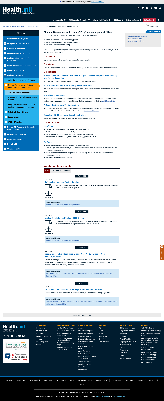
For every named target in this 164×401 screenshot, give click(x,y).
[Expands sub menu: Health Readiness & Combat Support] (5, 65)
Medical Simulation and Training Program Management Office (20, 86)
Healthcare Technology (16, 75)
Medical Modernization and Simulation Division (76, 274)
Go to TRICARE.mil (146, 328)
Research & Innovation (16, 139)
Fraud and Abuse (47, 380)
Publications (123, 353)
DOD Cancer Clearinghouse (18, 39)
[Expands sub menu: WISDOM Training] (6, 122)
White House (152, 380)
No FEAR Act (34, 380)
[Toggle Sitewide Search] (158, 20)
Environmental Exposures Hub (19, 53)
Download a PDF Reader (102, 397)
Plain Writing (129, 380)
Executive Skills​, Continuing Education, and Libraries (64, 339)
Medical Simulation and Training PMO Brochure (65, 218)
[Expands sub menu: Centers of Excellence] (5, 70)
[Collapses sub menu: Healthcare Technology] (5, 75)
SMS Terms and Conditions (19, 92)
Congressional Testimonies (127, 331)
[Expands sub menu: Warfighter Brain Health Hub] (5, 43)
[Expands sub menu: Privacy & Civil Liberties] (5, 134)
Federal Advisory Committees (44, 336)
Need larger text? (155, 26)
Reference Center (132, 20)
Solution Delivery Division (18, 112)
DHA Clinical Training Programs (65, 328)
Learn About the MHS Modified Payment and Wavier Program (149, 339)
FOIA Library (123, 336)
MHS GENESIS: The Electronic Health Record (22, 98)
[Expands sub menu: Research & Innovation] (5, 139)
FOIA (71, 380)
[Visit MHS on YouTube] (155, 8)
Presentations (124, 350)
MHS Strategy (39, 333)
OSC (81, 384)
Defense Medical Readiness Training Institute (64, 334)
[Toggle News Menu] (122, 20)
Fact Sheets (123, 333)
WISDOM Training (15, 122)
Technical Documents (126, 358)
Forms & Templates (125, 339)
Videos (101, 333)
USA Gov (141, 380)
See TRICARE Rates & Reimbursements (147, 348)
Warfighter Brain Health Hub (18, 43)
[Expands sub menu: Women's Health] (5, 149)
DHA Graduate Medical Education (66, 331)
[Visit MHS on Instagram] (139, 8)
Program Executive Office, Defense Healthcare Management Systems (21, 105)
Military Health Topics (100, 20)
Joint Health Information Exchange (21, 80)
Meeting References (125, 345)
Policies (122, 347)
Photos (101, 331)
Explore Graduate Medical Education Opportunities (148, 359)
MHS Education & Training (78, 20)
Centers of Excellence (15, 70)
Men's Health (12, 144)
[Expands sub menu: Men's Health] (5, 144)
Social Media (102, 339)
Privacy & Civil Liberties (16, 134)
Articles (101, 328)
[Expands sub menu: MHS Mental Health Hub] (5, 48)
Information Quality (101, 380)
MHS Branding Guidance (42, 342)
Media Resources (104, 342)
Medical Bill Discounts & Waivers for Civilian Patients (21, 128)
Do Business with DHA (147, 355)
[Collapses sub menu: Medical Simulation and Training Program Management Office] (6, 85)
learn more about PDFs (119, 397)
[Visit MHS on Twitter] (151, 8)
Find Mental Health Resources (149, 352)
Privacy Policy (21, 380)
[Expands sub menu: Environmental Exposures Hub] (5, 53)
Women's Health (13, 149)
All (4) (47, 171)
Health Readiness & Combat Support (21, 65)
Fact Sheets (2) (56, 171)
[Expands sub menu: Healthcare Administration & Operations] (5, 58)
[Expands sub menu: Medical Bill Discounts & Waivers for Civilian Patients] (5, 127)
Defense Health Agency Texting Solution (62, 182)
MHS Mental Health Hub (16, 48)
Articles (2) (67, 171)
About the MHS (58, 20)
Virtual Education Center (108, 101)
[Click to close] (161, 246)
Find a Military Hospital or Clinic (150, 331)
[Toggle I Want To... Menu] (153, 20)
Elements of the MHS (41, 331)
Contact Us (39, 345)
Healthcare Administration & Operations (18, 59)
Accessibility (60, 380)
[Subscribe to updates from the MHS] (160, 8)
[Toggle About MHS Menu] (65, 20)
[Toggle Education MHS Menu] (89, 20)
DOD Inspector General (84, 380)
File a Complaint (145, 362)
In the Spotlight (103, 336)
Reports (122, 356)
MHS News (117, 20)
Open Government (116, 380)
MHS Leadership (40, 328)
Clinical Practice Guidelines (127, 328)
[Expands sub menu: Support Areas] (6, 117)
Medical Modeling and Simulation (137, 36)
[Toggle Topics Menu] (109, 20)
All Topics (21, 33)
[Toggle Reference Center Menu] (140, 20)
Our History (39, 339)
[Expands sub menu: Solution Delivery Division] (6, 112)
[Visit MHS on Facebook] (147, 8)
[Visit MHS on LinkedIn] (143, 8)
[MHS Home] (15, 332)
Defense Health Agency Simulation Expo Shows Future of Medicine (73, 289)
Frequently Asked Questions (128, 342)
